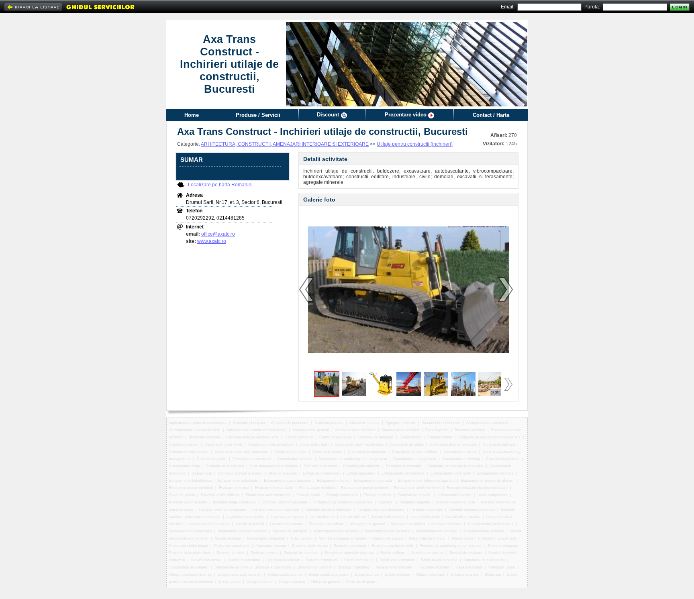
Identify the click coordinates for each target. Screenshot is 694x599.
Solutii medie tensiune (439, 560)
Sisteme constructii (322, 560)
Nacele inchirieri (227, 538)
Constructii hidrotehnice (188, 452)
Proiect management (499, 538)
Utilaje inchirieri (397, 575)
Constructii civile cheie (223, 444)
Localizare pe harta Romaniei (220, 184)
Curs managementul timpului (274, 466)
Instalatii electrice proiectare (380, 509)
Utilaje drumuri (367, 575)
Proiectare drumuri (270, 546)
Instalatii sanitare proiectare (472, 509)
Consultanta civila (212, 459)
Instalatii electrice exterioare (222, 509)
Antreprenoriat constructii (487, 423)
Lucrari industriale (425, 517)
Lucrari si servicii (250, 524)
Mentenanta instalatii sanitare (242, 531)
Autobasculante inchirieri (355, 430)
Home (191, 115)
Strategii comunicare (315, 567)
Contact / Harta (491, 115)
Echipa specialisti (361, 473)
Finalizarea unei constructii (268, 495)
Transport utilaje (501, 567)
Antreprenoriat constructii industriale (256, 430)
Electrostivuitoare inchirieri (191, 488)
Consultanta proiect (503, 459)
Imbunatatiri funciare (454, 495)
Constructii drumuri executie (453, 444)
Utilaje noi (492, 575)
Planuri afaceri (464, 538)
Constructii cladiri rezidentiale (359, 444)
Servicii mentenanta (243, 560)
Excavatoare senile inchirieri (417, 488)
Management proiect (408, 524)
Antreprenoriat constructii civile (194, 430)
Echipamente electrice (495, 473)
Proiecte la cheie (231, 553)
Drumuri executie (282, 473)
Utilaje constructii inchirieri (239, 575)
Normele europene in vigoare (342, 538)
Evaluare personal (234, 488)
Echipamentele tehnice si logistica (426, 481)
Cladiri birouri (410, 437)
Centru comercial (299, 437)
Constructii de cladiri (407, 444)
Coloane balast (439, 437)
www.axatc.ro (211, 241)
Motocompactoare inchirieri (336, 531)
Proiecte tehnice (264, 553)
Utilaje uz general (325, 582)
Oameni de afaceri (387, 538)
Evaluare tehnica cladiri (274, 488)
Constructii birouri (183, 444)
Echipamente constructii (451, 473)
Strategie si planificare (273, 567)
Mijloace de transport (290, 531)
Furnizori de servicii (414, 495)
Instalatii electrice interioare (328, 509)
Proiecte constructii (350, 546)
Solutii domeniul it (359, 560)
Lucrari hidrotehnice (388, 517)
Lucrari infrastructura (463, 517)
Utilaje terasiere (260, 582)
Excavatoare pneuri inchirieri (364, 488)
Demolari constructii (320, 466)
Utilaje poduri (230, 582)
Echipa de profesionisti (322, 473)
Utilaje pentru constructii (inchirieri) (415, 144)
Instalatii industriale (426, 509)
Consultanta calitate (460, 452)
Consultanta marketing (461, 459)
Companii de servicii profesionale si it (489, 437)
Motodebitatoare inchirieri (436, 531)
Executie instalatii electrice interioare (477, 488)
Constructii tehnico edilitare (414, 452)
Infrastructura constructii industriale (342, 502)
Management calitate (326, 524)
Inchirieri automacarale (188, 502)
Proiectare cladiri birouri (188, 546)
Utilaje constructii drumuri (190, 575)
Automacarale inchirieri (400, 430)
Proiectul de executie (301, 553)
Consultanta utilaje (184, 466)
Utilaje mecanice (464, 575)
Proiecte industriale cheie (190, 553)
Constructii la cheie (290, 452)
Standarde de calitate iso (484, 560)
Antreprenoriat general (310, 430)
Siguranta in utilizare (283, 560)
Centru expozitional (335, 437)
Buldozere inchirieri (204, 437)
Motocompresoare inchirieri (387, 531)
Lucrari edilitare (353, 517)
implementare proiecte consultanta (198, 423)
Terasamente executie (393, 567)
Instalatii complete (415, 502)
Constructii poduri (327, 452)
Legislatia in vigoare (287, 517)
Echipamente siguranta (373, 481)
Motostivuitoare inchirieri (483, 531)
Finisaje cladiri (308, 495)
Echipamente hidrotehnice (190, 481)
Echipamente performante (403, 473)
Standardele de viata (231, 567)
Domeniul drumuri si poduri (240, 473)
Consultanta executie (294, 459)
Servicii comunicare (427, 553)
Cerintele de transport (375, 437)
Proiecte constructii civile (393, 546)
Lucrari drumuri (322, 517)
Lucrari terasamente (286, 524)
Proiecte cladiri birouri (310, 546)
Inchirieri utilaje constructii (234, 502)
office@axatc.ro (218, 234)
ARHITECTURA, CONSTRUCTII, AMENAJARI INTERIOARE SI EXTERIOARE (285, 144)
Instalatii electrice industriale (276, 509)
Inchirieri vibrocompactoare (284, 502)
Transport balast (468, 567)
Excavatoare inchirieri (317, 488)
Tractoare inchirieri (433, 567)
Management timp (446, 524)
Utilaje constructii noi (284, 575)
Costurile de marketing (225, 466)
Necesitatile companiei (266, 538)
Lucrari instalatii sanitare (209, 524)
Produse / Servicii (258, 115)
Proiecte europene (503, 546)
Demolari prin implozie (361, 466)
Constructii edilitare (499, 444)
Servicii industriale (206, 560)
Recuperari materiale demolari (349, 553)
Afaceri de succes (364, 423)
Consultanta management (414, 459)
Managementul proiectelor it (490, 524)
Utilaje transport (292, 582)
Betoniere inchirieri (470, 430)
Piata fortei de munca (427, 538)
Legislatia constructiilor (246, 517)
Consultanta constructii (252, 459)
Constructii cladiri (314, 444)
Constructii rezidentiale (367, 452)
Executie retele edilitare (220, 495)
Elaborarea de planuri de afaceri (487, 481)
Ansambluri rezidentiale (441, 423)
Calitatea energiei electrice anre (252, 437)
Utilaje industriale (430, 575)
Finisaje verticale (377, 495)
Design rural (202, 473)
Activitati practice (328, 423)
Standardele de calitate (188, 567)
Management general (367, 524)
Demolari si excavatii (404, 466)
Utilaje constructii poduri (328, 575)
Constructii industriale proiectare (241, 452)
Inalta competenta (493, 495)
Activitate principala (249, 423)
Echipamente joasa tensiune (287, 481)
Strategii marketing (353, 567)
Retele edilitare (392, 553)
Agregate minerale (401, 423)
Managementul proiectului (190, 531)
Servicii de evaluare (466, 553)
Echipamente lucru (332, 481)
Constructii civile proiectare (271, 444)
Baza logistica (437, 430)
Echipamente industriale (238, 481)
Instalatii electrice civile (455, 502)
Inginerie (386, 502)
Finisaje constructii (341, 495)
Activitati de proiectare (289, 423)
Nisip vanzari (301, 538)
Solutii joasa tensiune (397, 560)
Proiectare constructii (231, 546)
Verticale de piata (360, 582)
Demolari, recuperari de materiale (456, 466)
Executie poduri (182, 495)
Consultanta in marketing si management (352, 459)
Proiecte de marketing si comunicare (451, 546)
